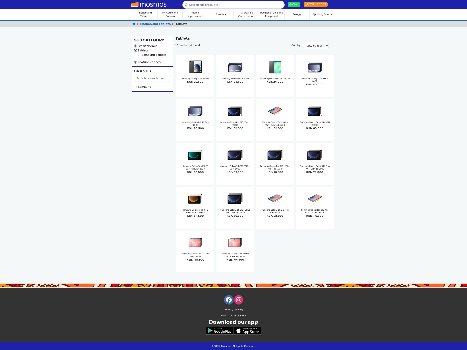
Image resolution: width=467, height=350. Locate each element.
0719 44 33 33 (317, 4)
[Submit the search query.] (185, 5)
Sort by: (296, 45)
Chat (295, 4)
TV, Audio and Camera (170, 14)
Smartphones (147, 46)
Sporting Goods (322, 14)
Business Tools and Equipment (271, 14)
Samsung (144, 87)
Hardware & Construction (246, 14)
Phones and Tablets (145, 14)
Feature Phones (149, 62)
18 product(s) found (187, 45)
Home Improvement (195, 14)
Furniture (220, 14)
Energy (297, 14)
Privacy (238, 309)
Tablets (143, 50)
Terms (227, 309)
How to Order (229, 315)
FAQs (243, 315)
